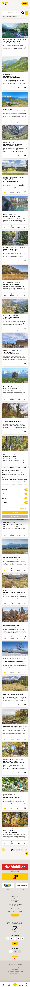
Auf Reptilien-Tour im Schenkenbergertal (10, 180)
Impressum (15, 969)
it (19, 951)
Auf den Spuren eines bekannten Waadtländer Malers (13, 762)
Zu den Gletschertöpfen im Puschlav (11, 318)
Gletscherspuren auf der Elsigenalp (14, 592)
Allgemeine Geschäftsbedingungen (15, 971)
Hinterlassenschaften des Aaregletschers (10, 455)
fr (15, 951)
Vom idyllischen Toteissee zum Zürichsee (11, 352)
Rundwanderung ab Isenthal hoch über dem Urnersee (12, 145)
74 (26, 849)
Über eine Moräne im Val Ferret (13, 694)
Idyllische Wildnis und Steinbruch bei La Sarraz (11, 250)
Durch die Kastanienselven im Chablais (10, 831)
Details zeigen (22, 508)
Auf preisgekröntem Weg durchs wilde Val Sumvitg (11, 42)
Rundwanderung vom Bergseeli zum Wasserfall (11, 77)
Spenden (25, 3)
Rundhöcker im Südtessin (11, 284)
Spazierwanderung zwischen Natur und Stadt (11, 215)
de (11, 951)
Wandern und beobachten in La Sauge (11, 796)
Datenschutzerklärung (15, 973)
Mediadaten (15, 978)
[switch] (26, 494)
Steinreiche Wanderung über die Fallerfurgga (11, 626)
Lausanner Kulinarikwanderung (13, 728)
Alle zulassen (15, 512)
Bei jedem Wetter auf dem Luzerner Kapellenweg (12, 558)
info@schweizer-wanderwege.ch (15, 904)
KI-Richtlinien (15, 975)
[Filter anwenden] (26, 13)
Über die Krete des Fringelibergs (13, 524)
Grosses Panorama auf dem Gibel (14, 111)
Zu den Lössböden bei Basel (12, 421)
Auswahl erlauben (15, 516)
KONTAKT (15, 915)
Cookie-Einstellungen (15, 967)
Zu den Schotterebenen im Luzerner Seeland (11, 387)
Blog (15, 943)
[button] (15, 984)
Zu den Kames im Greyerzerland (13, 661)
